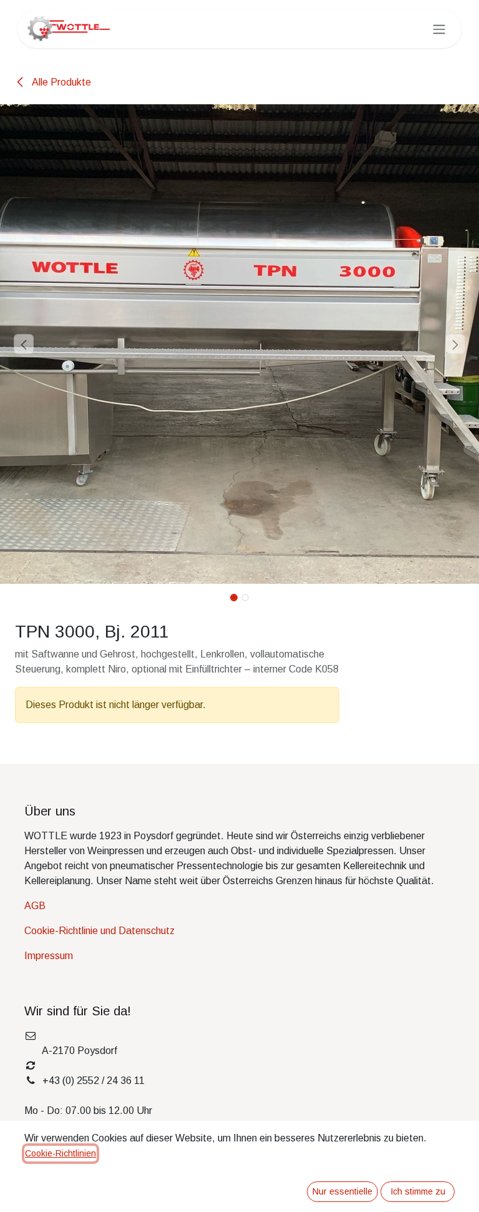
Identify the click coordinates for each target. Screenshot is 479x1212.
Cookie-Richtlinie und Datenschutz (99, 930)
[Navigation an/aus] (439, 29)
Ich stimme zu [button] (417, 1191)
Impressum (48, 955)
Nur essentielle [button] (342, 1191)
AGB (35, 905)
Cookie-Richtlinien (60, 1153)
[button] (24, 344)
